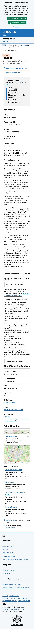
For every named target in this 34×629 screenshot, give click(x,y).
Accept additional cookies (17, 18)
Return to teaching (8, 556)
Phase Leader (10, 482)
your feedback (24, 45)
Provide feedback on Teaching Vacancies (16, 588)
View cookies (17, 27)
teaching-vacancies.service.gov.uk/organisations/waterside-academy (17, 419)
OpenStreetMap (20, 462)
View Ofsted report (10, 402)
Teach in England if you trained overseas (15, 559)
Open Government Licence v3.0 (13, 609)
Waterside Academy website (13, 410)
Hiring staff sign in (8, 570)
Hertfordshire (10, 528)
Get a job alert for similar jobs (16, 68)
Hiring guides (6, 574)
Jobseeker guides (8, 553)
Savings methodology (9, 601)
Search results (12, 50)
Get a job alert (11, 520)
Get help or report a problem (12, 584)
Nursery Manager (11, 507)
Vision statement (24, 601)
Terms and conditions (9, 598)
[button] (18, 447)
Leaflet (9, 462)
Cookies (5, 596)
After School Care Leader (13, 470)
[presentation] (17, 447)
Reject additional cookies (17, 23)
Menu (4, 42)
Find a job (5, 549)
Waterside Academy (12, 436)
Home (4, 50)
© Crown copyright (17, 625)
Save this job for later (13, 73)
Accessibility (22, 598)
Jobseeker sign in (8, 546)
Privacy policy (14, 596)
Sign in (4, 35)
